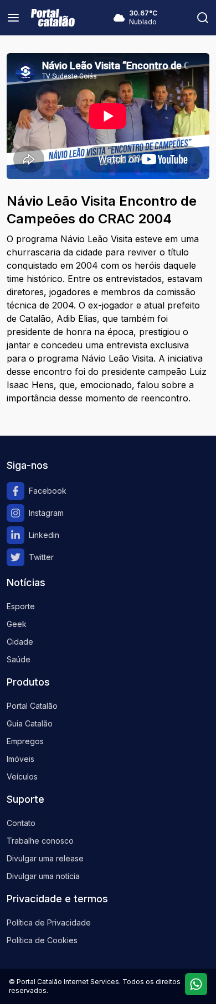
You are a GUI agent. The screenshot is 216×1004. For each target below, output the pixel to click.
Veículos (22, 776)
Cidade (20, 641)
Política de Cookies (42, 940)
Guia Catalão (30, 723)
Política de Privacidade (49, 922)
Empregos (25, 741)
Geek (17, 624)
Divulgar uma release (45, 858)
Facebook (47, 490)
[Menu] (13, 18)
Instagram (46, 512)
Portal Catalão (32, 705)
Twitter (41, 557)
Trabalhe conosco (40, 840)
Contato (21, 823)
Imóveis (20, 759)
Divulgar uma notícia (43, 876)
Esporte (21, 606)
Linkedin (44, 535)
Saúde (18, 659)
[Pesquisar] (202, 18)
